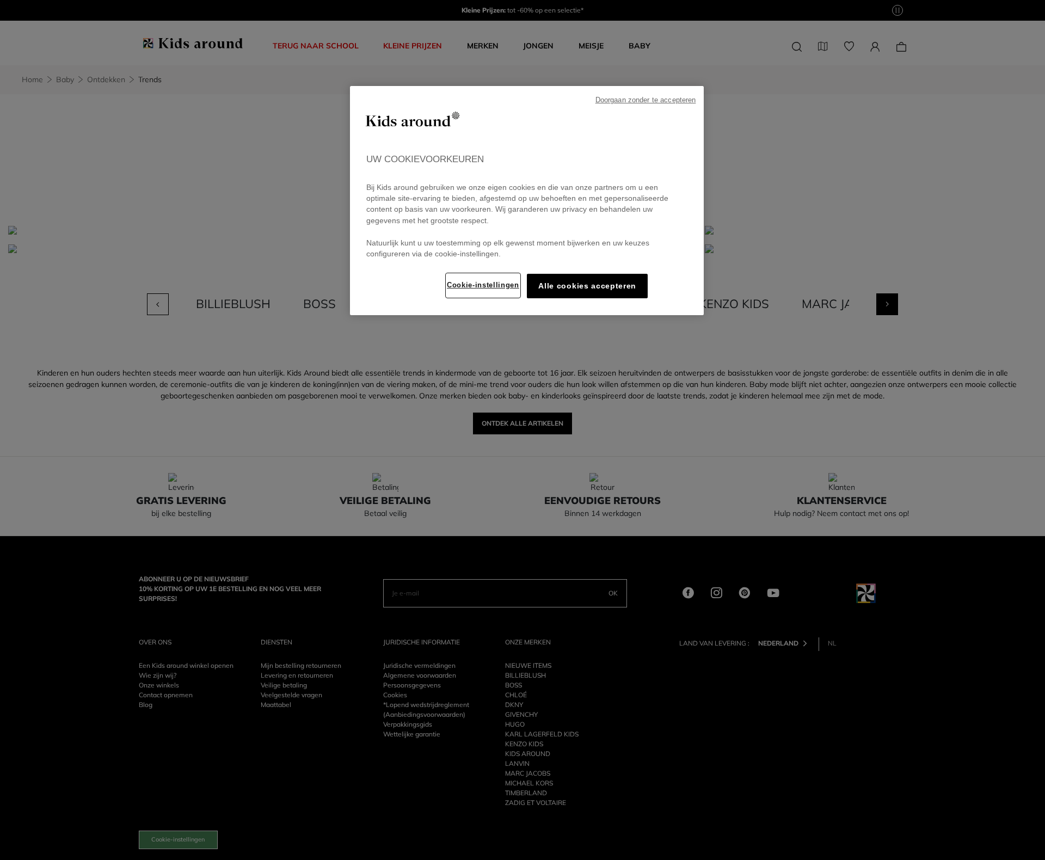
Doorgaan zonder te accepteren (645, 100)
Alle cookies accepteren (587, 286)
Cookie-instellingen (483, 285)
